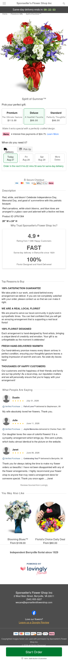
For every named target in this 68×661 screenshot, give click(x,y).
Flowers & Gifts (17, 13)
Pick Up (27, 149)
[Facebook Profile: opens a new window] (34, 613)
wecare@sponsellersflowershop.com (34, 602)
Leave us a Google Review (34, 622)
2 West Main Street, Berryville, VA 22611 (34, 596)
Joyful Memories (31, 429)
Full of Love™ (30, 406)
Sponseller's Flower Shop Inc (34, 3)
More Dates (57, 158)
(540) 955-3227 (34, 599)
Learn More (53, 134)
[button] (61, 654)
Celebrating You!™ (32, 458)
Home (4, 13)
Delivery (10, 151)
